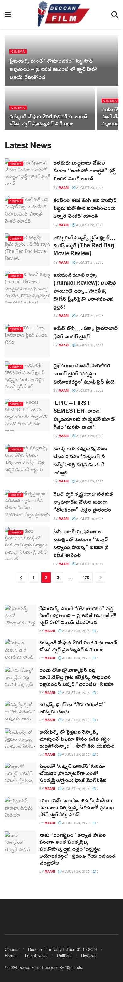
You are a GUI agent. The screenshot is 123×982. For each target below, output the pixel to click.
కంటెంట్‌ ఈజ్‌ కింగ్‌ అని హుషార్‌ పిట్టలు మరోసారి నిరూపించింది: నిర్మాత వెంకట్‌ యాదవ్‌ (84, 207)
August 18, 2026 (89, 518)
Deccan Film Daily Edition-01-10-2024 (62, 949)
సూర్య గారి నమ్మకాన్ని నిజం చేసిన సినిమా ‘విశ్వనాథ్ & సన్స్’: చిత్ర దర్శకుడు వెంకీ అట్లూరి (80, 460)
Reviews (89, 956)
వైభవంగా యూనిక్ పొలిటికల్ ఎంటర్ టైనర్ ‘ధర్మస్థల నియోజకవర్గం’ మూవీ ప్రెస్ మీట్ (83, 373)
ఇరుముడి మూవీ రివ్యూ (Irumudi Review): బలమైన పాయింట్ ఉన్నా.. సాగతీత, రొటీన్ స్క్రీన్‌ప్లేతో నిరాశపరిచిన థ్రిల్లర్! (84, 290)
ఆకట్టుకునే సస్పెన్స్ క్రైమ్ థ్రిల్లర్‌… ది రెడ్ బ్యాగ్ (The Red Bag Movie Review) (84, 245)
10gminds (73, 967)
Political (64, 956)
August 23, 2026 (89, 187)
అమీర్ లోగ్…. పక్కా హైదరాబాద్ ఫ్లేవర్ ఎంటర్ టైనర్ (85, 331)
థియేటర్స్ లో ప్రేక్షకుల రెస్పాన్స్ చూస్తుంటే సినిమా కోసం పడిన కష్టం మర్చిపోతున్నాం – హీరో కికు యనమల (76, 738)
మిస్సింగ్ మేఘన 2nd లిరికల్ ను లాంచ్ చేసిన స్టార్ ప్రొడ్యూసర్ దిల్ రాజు (48, 119)
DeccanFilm (28, 967)
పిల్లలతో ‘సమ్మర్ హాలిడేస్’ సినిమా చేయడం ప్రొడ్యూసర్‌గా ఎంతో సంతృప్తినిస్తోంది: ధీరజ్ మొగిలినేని (72, 772)
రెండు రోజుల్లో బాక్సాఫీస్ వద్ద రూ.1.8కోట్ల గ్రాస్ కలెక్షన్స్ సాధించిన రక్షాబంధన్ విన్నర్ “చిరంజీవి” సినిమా (76, 676)
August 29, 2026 (75, 754)
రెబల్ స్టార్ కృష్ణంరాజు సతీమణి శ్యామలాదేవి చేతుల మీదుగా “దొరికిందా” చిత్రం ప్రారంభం (83, 501)
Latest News (36, 956)
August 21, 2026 (89, 262)
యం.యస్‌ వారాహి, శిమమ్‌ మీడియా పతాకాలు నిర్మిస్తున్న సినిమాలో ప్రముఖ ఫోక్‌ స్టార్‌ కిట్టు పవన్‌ (76, 807)
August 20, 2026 (89, 436)
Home (10, 956)
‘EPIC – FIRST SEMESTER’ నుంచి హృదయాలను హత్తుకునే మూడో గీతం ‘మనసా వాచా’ (84, 414)
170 (86, 577)
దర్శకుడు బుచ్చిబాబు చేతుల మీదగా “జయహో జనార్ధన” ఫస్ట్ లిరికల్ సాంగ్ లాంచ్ (84, 170)
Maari (64, 187)
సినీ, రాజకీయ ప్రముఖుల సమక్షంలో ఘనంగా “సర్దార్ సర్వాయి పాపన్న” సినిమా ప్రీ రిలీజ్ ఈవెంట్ (80, 543)
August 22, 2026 (89, 225)
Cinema (18, 51)
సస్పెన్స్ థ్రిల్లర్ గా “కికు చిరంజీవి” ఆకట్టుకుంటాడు (72, 707)
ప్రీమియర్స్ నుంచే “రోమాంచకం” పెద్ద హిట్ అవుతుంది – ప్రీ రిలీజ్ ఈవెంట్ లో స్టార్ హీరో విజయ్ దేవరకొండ (53, 68)
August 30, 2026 (75, 631)
